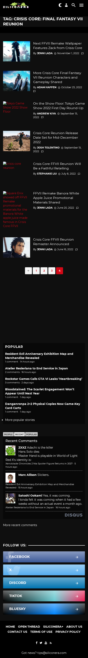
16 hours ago (63, 507)
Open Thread (29, 626)
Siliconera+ (53, 626)
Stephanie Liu (47, 173)
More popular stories (20, 420)
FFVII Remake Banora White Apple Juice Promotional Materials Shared (56, 197)
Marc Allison (27, 475)
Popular (31, 434)
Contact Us (17, 632)
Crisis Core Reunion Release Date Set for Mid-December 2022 (55, 137)
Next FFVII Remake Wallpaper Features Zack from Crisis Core (57, 45)
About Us (74, 626)
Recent (19, 434)
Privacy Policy (67, 632)
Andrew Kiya (46, 113)
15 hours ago (25, 487)
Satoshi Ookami (30, 495)
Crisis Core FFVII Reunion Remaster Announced (53, 242)
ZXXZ (22, 447)
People (8, 434)
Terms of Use (41, 632)
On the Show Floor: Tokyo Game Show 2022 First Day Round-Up (59, 106)
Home (10, 626)
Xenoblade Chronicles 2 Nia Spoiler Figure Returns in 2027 (39, 463)
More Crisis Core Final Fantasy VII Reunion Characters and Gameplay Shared (57, 77)
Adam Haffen (46, 87)
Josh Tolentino (48, 147)
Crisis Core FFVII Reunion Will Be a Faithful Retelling (57, 166)
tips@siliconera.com (52, 653)
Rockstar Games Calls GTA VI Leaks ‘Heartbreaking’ (43, 379)
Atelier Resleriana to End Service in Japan (36, 368)
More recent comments (20, 525)
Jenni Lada (45, 53)
